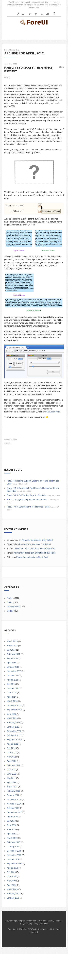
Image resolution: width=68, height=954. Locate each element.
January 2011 (13, 795)
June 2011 (11, 774)
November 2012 (14, 735)
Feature (7, 439)
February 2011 (13, 791)
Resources (31, 921)
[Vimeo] (46, 12)
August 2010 (12, 817)
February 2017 (13, 654)
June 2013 (12, 714)
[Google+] (34, 12)
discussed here (53, 412)
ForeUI (14, 439)
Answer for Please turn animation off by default (34, 548)
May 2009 (11, 881)
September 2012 (14, 740)
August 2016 (12, 658)
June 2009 (12, 876)
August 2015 (12, 680)
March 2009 (12, 889)
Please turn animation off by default (37, 540)
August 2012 (12, 744)
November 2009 (14, 855)
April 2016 (11, 663)
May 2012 (11, 757)
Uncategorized (13, 607)
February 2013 (13, 722)
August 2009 (12, 868)
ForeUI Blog (14, 50)
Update (10, 611)
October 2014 (13, 688)
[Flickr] (22, 12)
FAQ (22, 924)
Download (10, 921)
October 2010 (13, 808)
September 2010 (14, 812)
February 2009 (13, 893)
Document (42, 921)
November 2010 (14, 804)
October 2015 (13, 675)
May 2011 (11, 778)
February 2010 (13, 842)
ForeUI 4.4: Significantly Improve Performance (27, 499)
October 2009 (13, 859)
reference (8, 443)
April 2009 (11, 885)
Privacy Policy (32, 924)
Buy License (56, 921)
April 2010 (11, 834)
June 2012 (12, 752)
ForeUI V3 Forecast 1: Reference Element (28, 69)
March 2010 (12, 838)
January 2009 (13, 898)
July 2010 (11, 821)
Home (6, 50)
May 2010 (11, 829)
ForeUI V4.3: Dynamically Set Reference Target (28, 507)
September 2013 (14, 710)
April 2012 (11, 761)
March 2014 (12, 701)
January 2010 (13, 846)
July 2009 (11, 872)
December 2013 (14, 705)
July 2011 (11, 769)
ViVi (8, 77)
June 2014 (12, 693)
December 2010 (14, 799)
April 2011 (11, 782)
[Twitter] (40, 12)
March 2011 (12, 787)
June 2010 (12, 825)
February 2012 (13, 765)
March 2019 (12, 641)
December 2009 (14, 851)
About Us (43, 924)
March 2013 (12, 718)
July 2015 (11, 684)
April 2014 (11, 697)
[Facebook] (16, 12)
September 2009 (14, 864)
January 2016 (13, 667)
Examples (20, 921)
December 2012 (14, 731)
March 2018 (12, 645)
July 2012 (11, 748)
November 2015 (14, 671)
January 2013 (13, 727)
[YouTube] (52, 12)
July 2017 (11, 650)
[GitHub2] (28, 12)
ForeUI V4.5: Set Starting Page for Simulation (27, 495)
